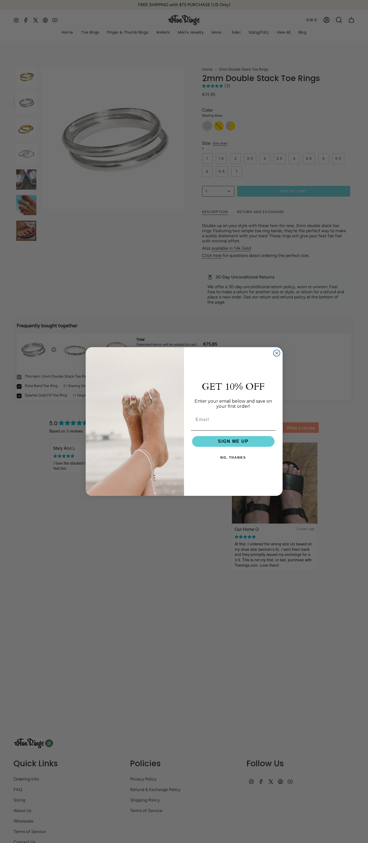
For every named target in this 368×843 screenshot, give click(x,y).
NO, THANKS (233, 457)
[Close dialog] (276, 353)
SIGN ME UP (233, 441)
